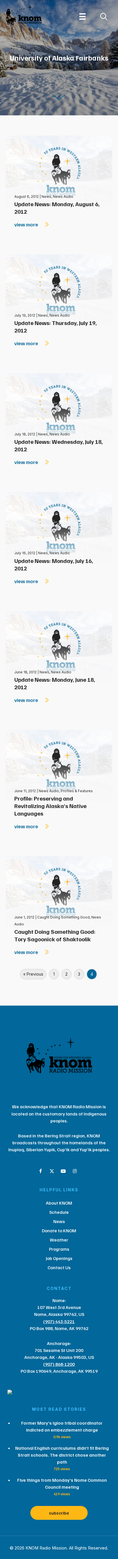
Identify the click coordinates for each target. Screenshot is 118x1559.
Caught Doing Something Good (63, 917)
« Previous (33, 974)
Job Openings (59, 1258)
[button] (40, 1171)
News (46, 196)
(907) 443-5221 (59, 1321)
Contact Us (59, 1267)
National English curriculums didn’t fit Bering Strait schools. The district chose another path (62, 1455)
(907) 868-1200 (59, 1364)
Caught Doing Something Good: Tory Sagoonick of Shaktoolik (54, 935)
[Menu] (82, 16)
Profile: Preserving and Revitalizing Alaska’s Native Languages (50, 805)
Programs (59, 1249)
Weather (59, 1240)
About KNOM (59, 1203)
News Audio (63, 196)
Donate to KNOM (59, 1230)
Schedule (59, 1212)
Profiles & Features (77, 791)
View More (26, 224)
